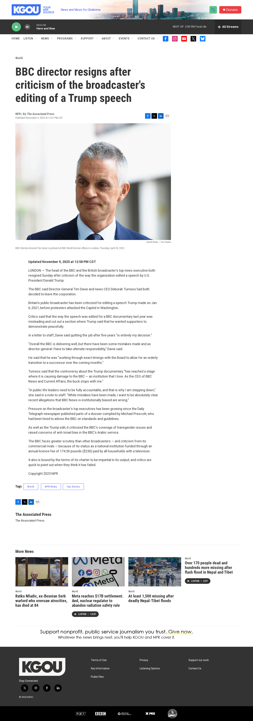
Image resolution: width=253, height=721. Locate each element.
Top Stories (73, 486)
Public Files (97, 676)
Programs (65, 38)
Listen (28, 38)
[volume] (27, 27)
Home (16, 38)
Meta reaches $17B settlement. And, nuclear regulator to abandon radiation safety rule (97, 601)
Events (124, 38)
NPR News (51, 486)
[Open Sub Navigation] (35, 38)
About (106, 38)
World (19, 58)
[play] (16, 27)
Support (87, 38)
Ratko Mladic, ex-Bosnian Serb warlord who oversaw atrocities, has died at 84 (41, 601)
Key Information (100, 668)
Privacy (144, 660)
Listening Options (150, 668)
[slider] (33, 27)
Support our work (199, 660)
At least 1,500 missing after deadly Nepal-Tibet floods (151, 598)
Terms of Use (99, 660)
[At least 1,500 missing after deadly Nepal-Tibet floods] (154, 572)
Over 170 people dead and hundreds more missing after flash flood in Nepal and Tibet (209, 568)
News (45, 38)
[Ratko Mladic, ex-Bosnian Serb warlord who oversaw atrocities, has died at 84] (41, 572)
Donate (232, 10)
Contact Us (146, 38)
